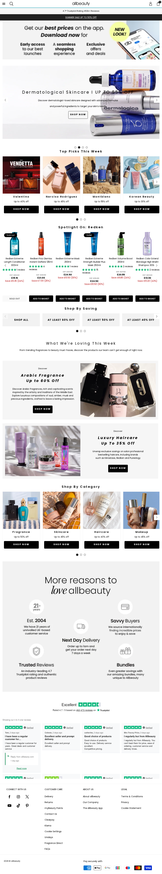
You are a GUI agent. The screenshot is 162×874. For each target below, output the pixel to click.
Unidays (49, 837)
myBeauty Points (54, 808)
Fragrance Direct (54, 843)
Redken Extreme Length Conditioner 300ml (14, 262)
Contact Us (51, 814)
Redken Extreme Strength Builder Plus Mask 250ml (94, 262)
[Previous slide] (5, 100)
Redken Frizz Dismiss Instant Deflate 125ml (41, 260)
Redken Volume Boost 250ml (121, 260)
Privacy (125, 802)
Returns (49, 802)
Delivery (49, 796)
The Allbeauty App (93, 808)
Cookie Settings (53, 831)
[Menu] (4, 4)
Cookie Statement (131, 808)
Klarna (48, 825)
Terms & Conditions (132, 796)
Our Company (90, 802)
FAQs (47, 849)
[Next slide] (156, 100)
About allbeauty (91, 796)
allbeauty (15, 861)
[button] (11, 4)
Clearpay (49, 819)
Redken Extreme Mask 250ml (67, 260)
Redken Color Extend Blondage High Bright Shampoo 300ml (147, 262)
